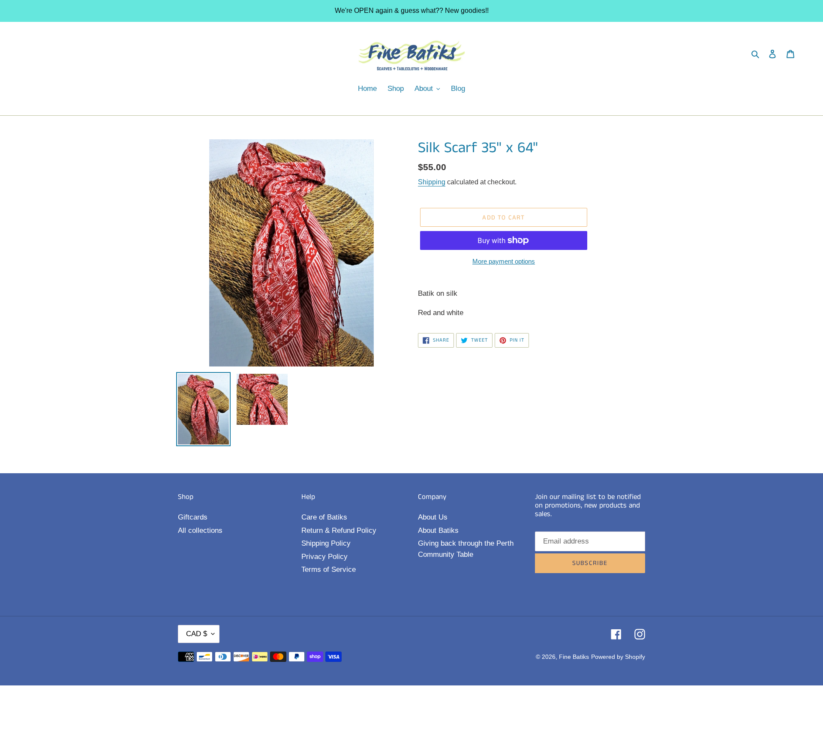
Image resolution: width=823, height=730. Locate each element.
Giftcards (192, 517)
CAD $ (196, 634)
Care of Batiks (324, 517)
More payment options (503, 261)
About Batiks (438, 530)
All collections (200, 530)
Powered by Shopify (618, 656)
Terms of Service (328, 569)
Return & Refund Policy (338, 530)
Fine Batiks (574, 656)
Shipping (431, 182)
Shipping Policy (326, 543)
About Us (433, 517)
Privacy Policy (324, 557)
